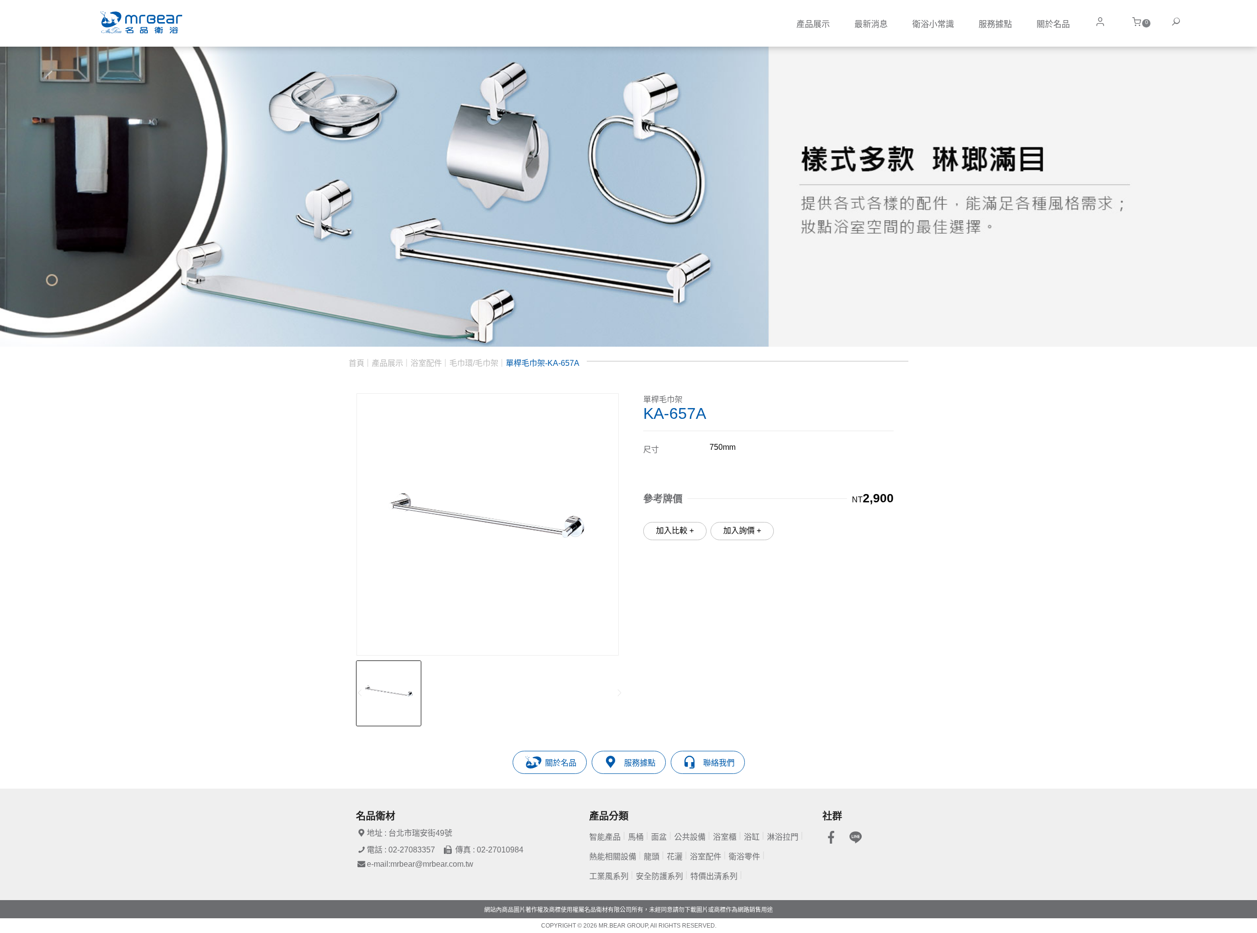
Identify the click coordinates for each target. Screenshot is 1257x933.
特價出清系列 (714, 876)
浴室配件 (426, 363)
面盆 (659, 837)
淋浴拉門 (782, 837)
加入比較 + (675, 530)
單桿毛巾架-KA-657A (542, 363)
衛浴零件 (744, 856)
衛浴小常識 (933, 24)
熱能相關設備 (612, 856)
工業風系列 (608, 876)
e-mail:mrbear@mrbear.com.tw (420, 864)
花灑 (675, 856)
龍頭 (651, 856)
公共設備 (690, 837)
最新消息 (871, 24)
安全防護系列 (659, 876)
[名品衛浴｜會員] (1100, 21)
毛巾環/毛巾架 (473, 363)
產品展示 (813, 24)
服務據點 (995, 24)
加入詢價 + (742, 530)
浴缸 (752, 837)
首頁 (356, 363)
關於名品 (1053, 24)
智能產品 (605, 837)
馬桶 (636, 837)
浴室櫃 (725, 837)
